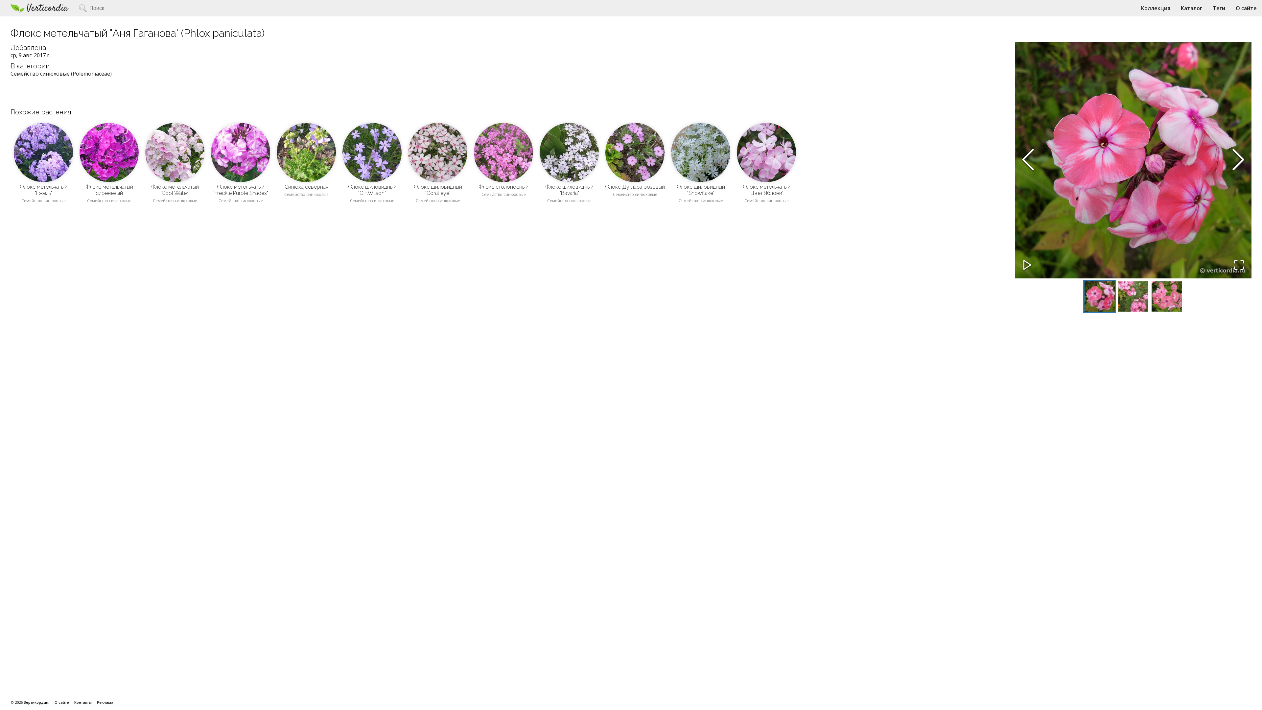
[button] (1133, 160)
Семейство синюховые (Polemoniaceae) (61, 73)
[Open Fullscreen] (1239, 265)
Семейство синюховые (43, 200)
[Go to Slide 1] (1099, 296)
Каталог (1191, 8)
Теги (1219, 8)
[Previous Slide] (1028, 160)
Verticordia (47, 8)
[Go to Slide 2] (1133, 296)
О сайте (1246, 8)
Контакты (83, 702)
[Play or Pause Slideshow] (1027, 265)
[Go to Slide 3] (1166, 296)
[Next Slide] (1238, 160)
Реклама (105, 702)
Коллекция (1155, 8)
